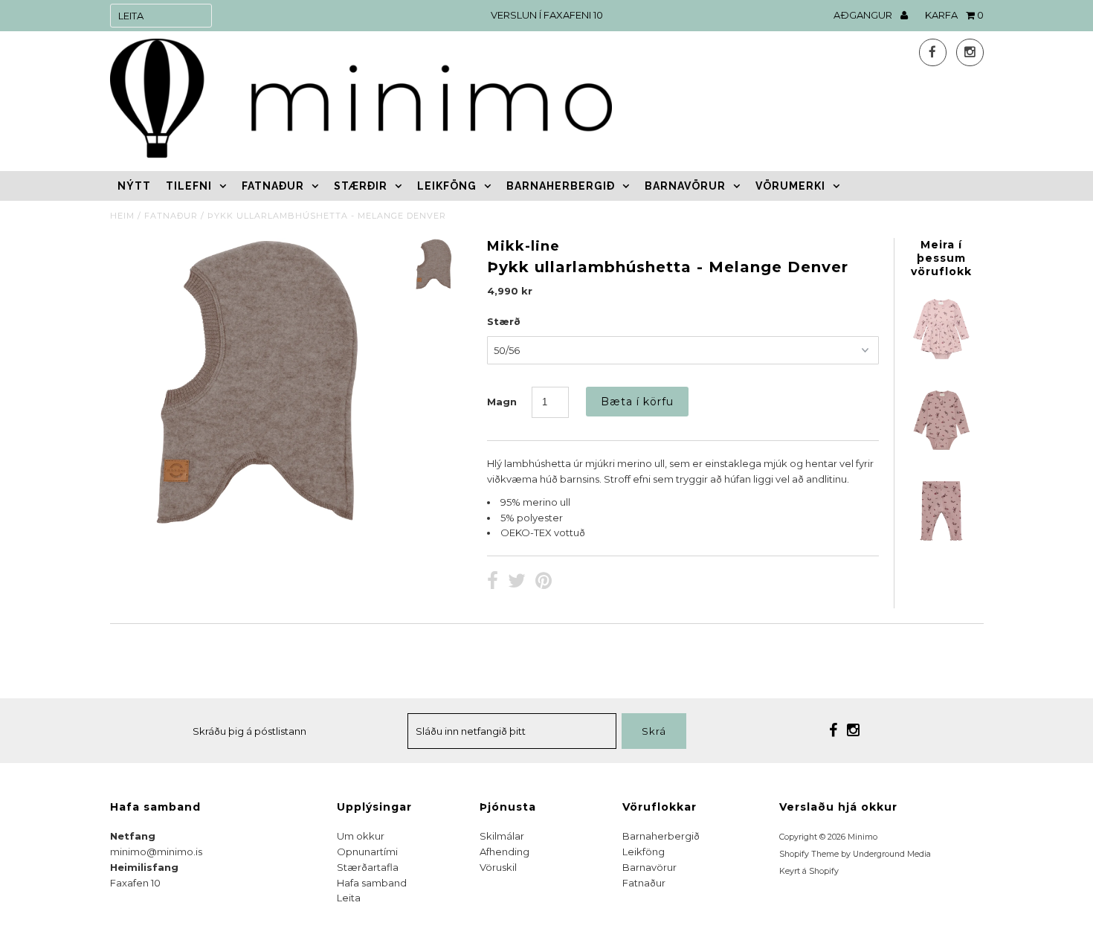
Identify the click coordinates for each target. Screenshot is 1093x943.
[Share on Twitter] (517, 582)
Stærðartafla (368, 867)
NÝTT (134, 186)
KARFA (954, 15)
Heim (122, 215)
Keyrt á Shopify (809, 871)
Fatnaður (273, 186)
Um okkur (360, 836)
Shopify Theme (809, 854)
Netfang (132, 836)
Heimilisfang (144, 867)
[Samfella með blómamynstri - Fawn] (941, 452)
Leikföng (447, 186)
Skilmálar (502, 836)
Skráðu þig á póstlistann (249, 731)
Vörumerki (790, 186)
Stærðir (360, 186)
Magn (502, 402)
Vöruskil (498, 867)
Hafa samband (372, 883)
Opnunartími (367, 851)
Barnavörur (685, 186)
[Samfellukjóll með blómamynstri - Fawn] (941, 361)
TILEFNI (189, 186)
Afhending (504, 851)
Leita (349, 898)
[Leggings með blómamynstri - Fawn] (941, 543)
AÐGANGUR (864, 15)
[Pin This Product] (543, 582)
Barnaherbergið (560, 186)
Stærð (503, 321)
